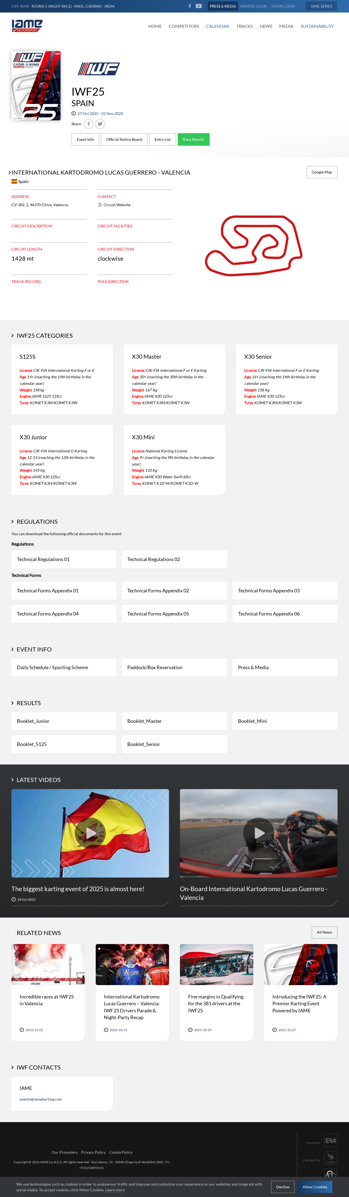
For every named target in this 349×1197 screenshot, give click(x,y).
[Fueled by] (322, 1147)
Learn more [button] (115, 1189)
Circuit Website (117, 204)
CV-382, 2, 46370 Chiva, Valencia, (39, 204)
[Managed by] (320, 1165)
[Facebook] (89, 124)
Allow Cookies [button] (315, 1186)
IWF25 (88, 91)
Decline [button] (282, 1186)
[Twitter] (100, 124)
